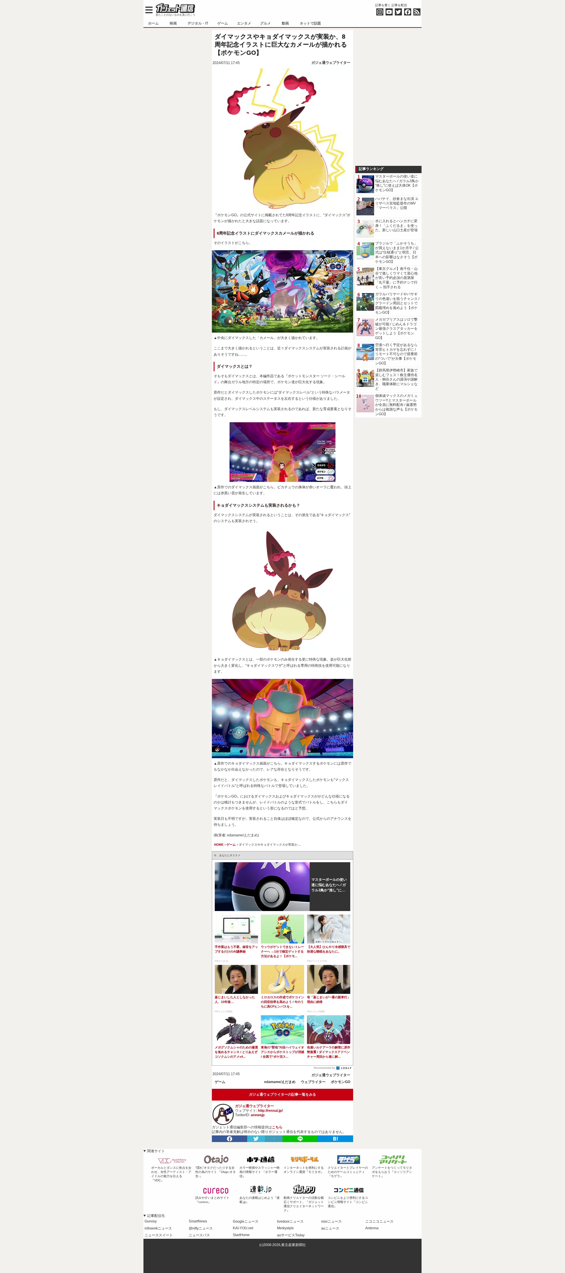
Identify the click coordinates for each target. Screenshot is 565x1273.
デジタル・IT (198, 23)
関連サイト (156, 1151)
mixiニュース (331, 1221)
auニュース (330, 1228)
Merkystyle (285, 1228)
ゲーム (222, 23)
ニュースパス (199, 1235)
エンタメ (244, 23)
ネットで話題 (310, 23)
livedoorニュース (290, 1221)
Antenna (372, 1228)
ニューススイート (159, 1235)
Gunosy (151, 1221)
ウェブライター (313, 1082)
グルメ (265, 23)
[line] (300, 1138)
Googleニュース (245, 1221)
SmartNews (198, 1221)
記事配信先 (156, 1216)
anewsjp (258, 1115)
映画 (173, 23)
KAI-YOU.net (243, 1228)
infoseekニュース (158, 1228)
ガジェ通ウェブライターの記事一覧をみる (282, 1094)
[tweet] (256, 1138)
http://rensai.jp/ (270, 1110)
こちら (277, 1127)
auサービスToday (291, 1235)
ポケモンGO (340, 1082)
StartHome (241, 1235)
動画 (285, 23)
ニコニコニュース (379, 1221)
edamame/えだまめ (280, 1082)
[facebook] (229, 1138)
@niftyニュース (201, 1228)
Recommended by (325, 1068)
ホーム (153, 23)
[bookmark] (335, 1138)
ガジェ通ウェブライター (330, 62)
